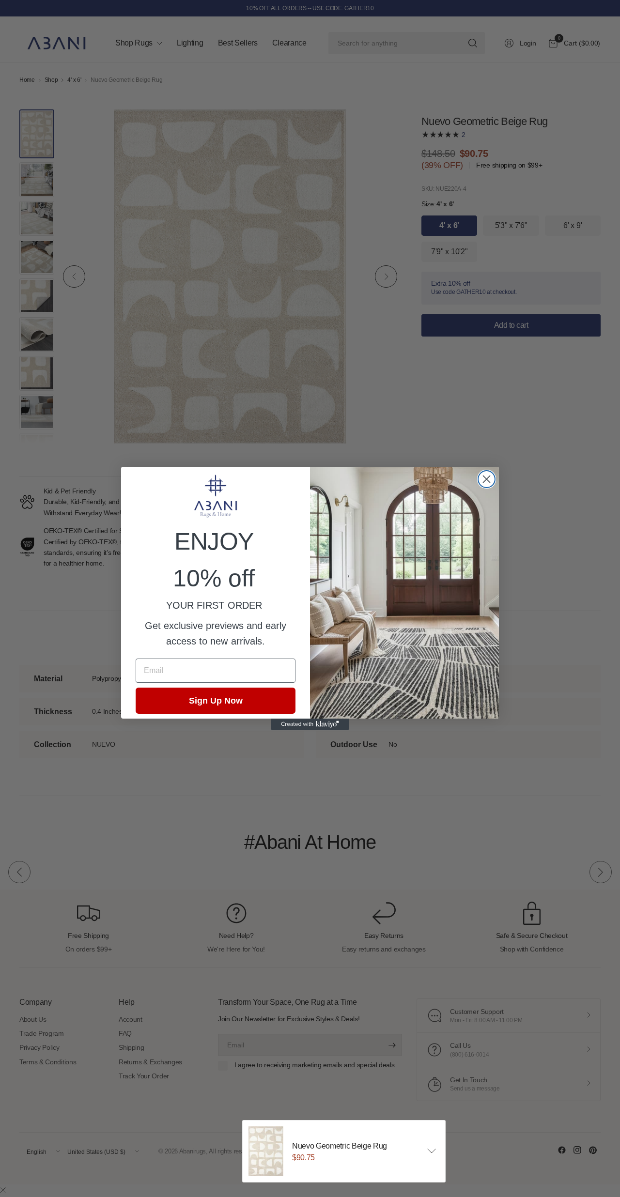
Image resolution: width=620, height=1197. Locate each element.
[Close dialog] (486, 479)
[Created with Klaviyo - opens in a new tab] (310, 724)
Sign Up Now (216, 701)
